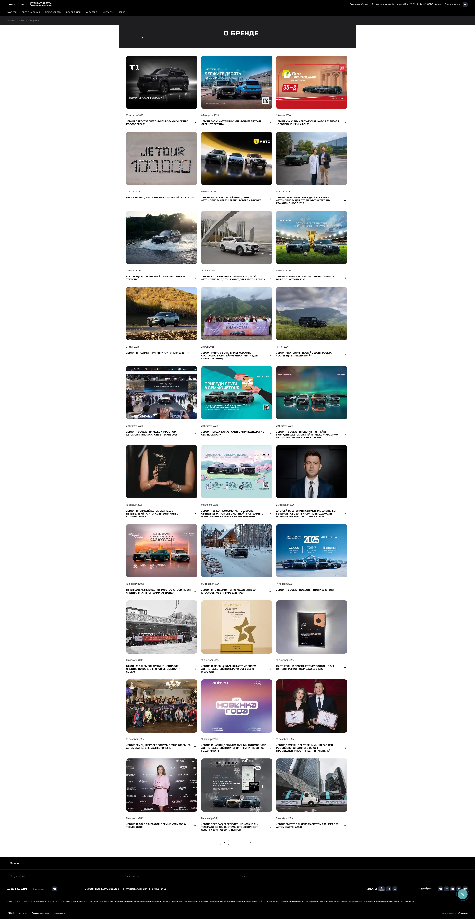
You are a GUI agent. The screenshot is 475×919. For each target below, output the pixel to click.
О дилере (91, 12)
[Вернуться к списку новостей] (142, 38)
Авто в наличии (31, 12)
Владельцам (132, 876)
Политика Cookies (59, 913)
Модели (14, 863)
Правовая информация (40, 913)
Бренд (243, 876)
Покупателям (17, 876)
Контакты (107, 12)
